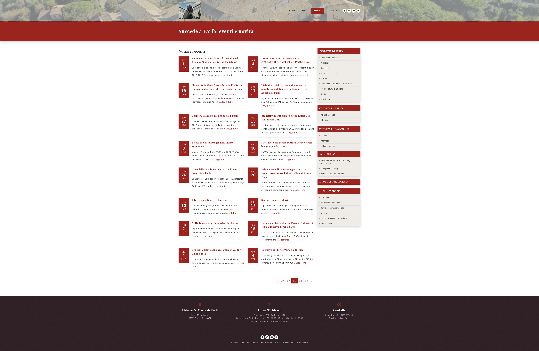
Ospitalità (325, 68)
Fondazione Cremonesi (330, 203)
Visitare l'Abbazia (328, 115)
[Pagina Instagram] (349, 11)
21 (294, 281)
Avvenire (324, 213)
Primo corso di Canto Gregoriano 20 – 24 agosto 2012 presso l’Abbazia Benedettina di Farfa (286, 173)
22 (300, 281)
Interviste (325, 141)
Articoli (324, 136)
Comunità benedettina (330, 58)
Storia (323, 94)
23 (306, 281)
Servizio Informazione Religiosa (334, 208)
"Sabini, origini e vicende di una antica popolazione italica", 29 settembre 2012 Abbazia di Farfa (284, 89)
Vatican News (326, 223)
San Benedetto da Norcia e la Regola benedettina (336, 162)
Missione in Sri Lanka (329, 73)
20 (288, 281)
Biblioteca (325, 78)
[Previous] (277, 280)
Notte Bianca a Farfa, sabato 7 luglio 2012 (216, 222)
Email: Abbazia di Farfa (339, 318)
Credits (305, 343)
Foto (304, 10)
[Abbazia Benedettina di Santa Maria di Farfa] (190, 10)
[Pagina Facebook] (344, 11)
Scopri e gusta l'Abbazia (275, 199)
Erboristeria (326, 120)
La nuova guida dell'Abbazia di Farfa (282, 249)
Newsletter (325, 99)
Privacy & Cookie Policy (291, 343)
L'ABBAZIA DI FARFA (331, 51)
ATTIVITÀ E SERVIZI (331, 108)
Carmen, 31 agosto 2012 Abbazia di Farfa (215, 115)
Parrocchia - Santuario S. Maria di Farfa (337, 84)
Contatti (332, 10)
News (317, 10)
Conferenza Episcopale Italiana (334, 218)
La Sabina (325, 197)
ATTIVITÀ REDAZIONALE (334, 129)
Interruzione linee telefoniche (209, 199)
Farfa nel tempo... (328, 146)
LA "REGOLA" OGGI (330, 153)
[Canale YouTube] (354, 11)
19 (282, 281)
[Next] (312, 280)
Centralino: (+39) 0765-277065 (339, 315)
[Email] (358, 11)
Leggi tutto (228, 75)
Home (292, 10)
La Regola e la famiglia (330, 168)
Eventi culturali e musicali (332, 89)
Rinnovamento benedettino (332, 174)
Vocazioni (325, 63)
